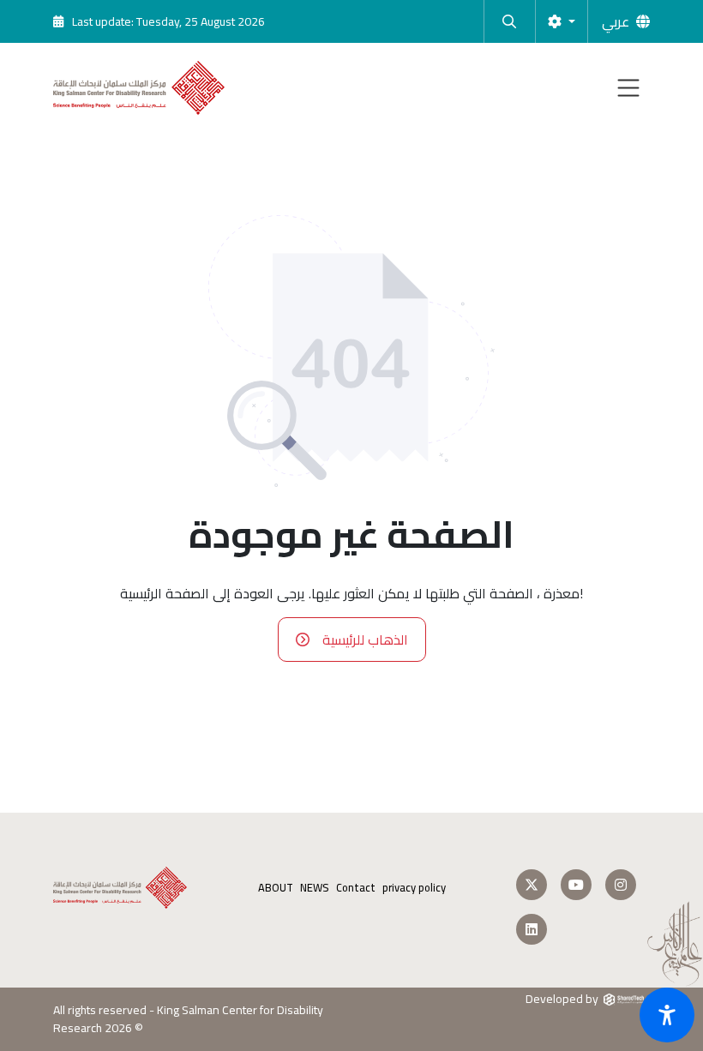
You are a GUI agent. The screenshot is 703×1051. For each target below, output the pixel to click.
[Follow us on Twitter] (531, 884)
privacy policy (414, 888)
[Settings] (561, 21)
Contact (356, 888)
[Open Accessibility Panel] (667, 1015)
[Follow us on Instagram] (620, 884)
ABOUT (275, 888)
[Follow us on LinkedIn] (531, 929)
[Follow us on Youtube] (576, 884)
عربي (615, 21)
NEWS (314, 888)
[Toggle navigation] (628, 88)
